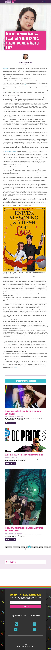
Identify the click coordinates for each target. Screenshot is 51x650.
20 (16, 547)
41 (26, 547)
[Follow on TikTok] (34, 629)
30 (19, 547)
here (16, 367)
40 (24, 547)
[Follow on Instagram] (15, 629)
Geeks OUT (8, 457)
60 (42, 547)
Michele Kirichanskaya (11, 416)
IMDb (25, 84)
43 (32, 547)
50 (39, 547)
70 (44, 547)
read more (9, 423)
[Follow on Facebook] (34, 624)
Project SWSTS (10, 342)
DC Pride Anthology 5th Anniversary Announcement (24, 455)
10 (13, 547)
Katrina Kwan (6, 68)
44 (34, 547)
